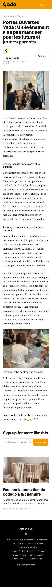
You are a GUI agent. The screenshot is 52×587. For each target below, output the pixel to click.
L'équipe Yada (11, 58)
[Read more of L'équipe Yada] (6, 50)
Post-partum (18, 543)
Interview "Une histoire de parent (28, 555)
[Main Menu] (47, 4)
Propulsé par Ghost (26, 565)
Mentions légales (34, 559)
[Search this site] (41, 4)
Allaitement (42, 540)
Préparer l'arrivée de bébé (22, 551)
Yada (22, 528)
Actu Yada (18, 559)
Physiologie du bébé (28, 547)
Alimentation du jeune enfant (20, 540)
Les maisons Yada (13, 16)
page (29, 419)
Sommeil (41, 551)
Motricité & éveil (35, 543)
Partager (42, 56)
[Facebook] (26, 534)
